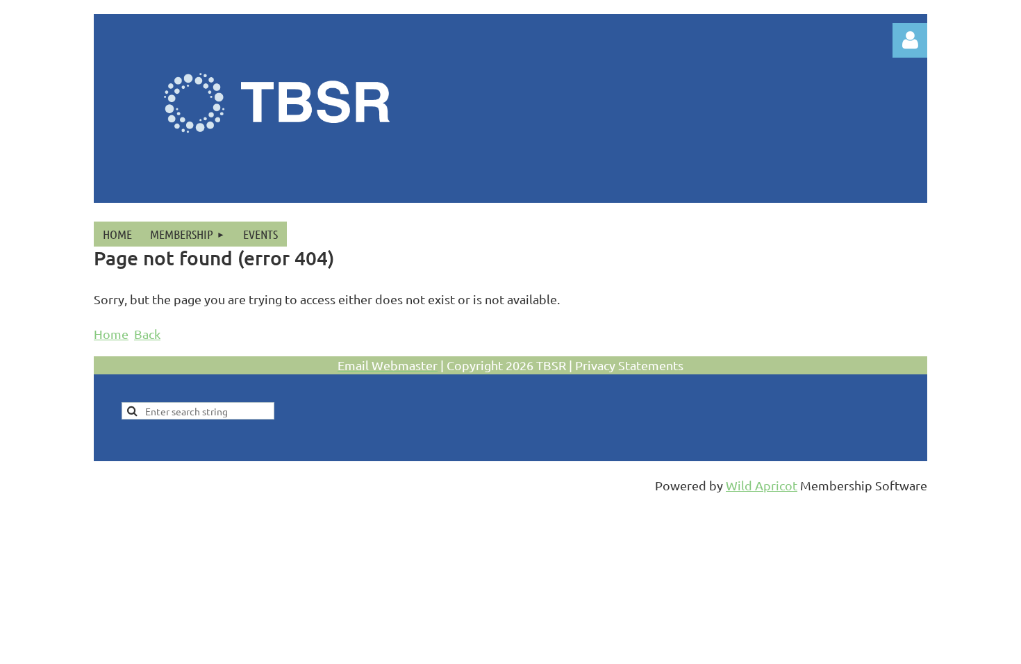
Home (111, 333)
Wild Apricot (761, 485)
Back (147, 333)
